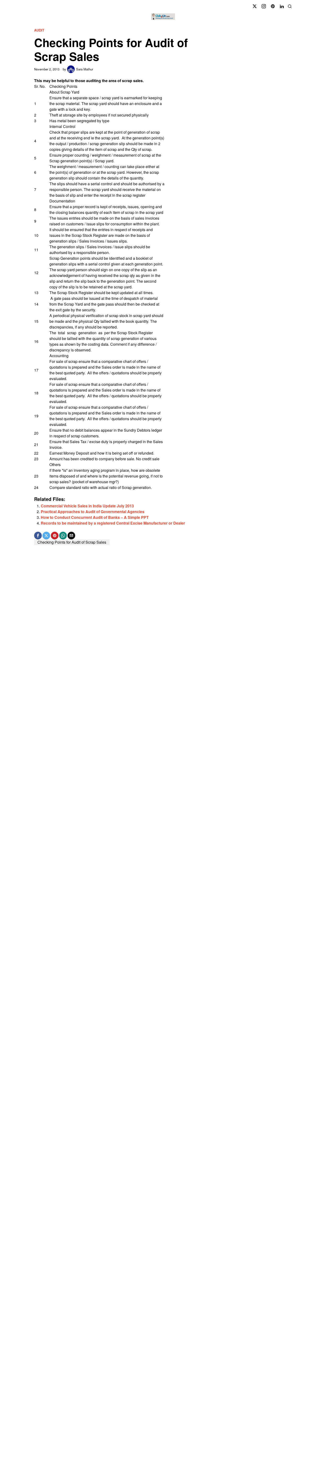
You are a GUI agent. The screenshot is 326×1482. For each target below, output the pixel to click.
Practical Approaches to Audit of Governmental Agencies (92, 511)
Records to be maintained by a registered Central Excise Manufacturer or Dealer (113, 523)
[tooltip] (254, 6)
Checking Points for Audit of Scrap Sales (71, 542)
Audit (39, 30)
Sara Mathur (84, 69)
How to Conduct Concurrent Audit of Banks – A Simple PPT (95, 517)
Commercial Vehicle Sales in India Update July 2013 (87, 506)
